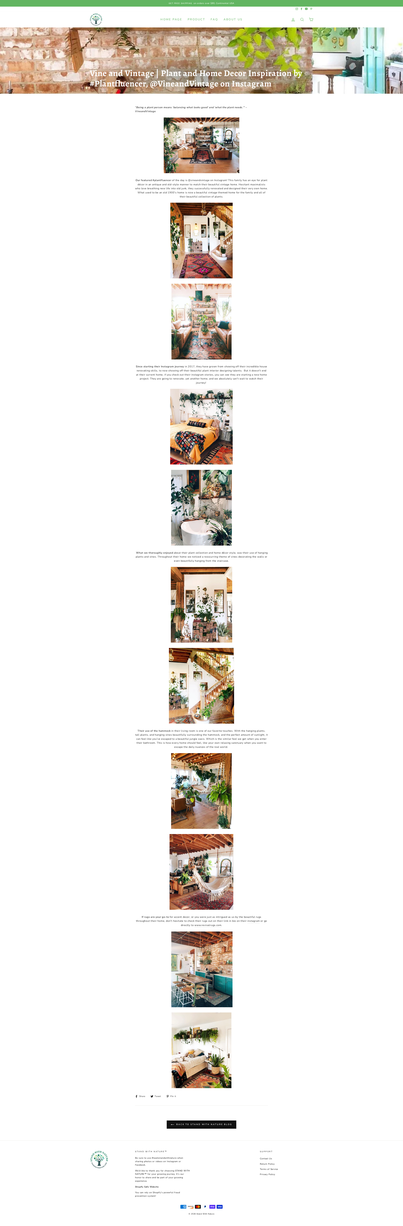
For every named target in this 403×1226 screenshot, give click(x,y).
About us (233, 19)
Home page (171, 19)
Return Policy (267, 1163)
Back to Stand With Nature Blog (203, 1124)
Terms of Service (269, 1169)
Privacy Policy (267, 1174)
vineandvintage (200, 180)
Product (196, 19)
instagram (253, 921)
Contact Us (266, 1158)
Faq (214, 19)
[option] (201, 3)
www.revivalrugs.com (207, 925)
